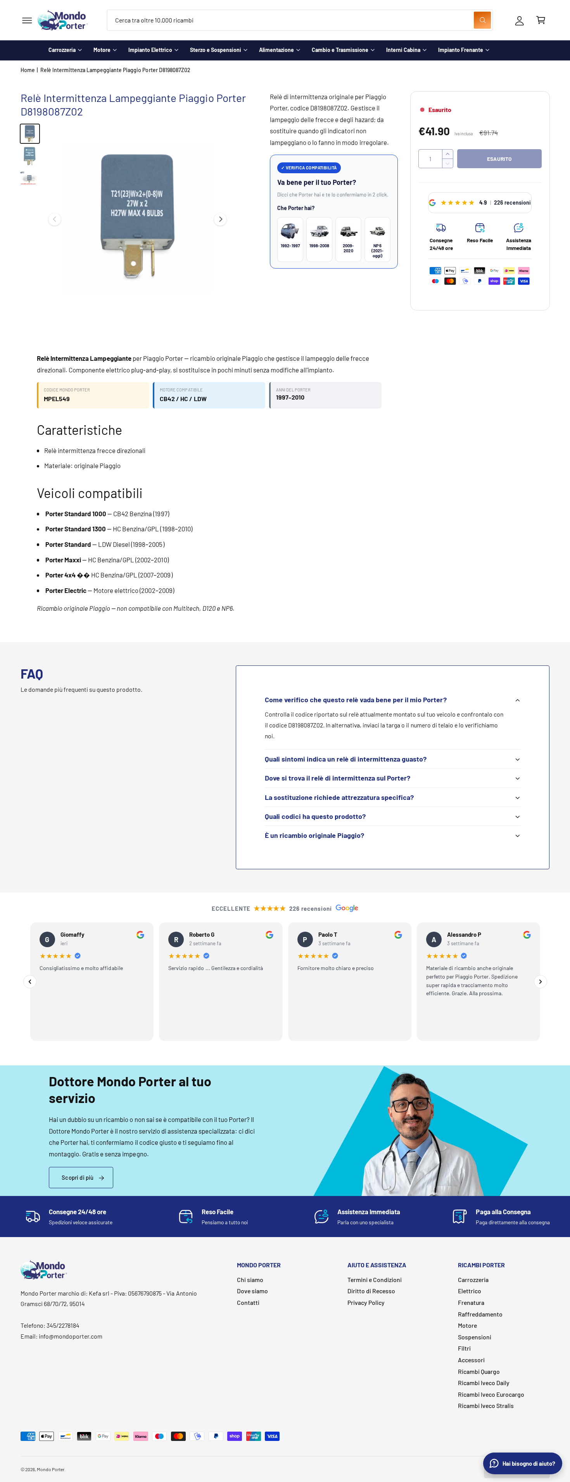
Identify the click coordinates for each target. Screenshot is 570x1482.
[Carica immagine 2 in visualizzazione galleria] (30, 156)
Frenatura (471, 1302)
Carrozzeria (62, 50)
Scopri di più (77, 1177)
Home (28, 70)
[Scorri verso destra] (220, 219)
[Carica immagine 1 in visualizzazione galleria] (30, 134)
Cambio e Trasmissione (340, 50)
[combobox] (300, 20)
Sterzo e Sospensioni (215, 50)
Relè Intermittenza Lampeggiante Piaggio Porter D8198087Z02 (115, 70)
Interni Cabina (403, 50)
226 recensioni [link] (512, 202)
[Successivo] (540, 981)
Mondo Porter (50, 1469)
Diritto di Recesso (371, 1290)
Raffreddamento (480, 1314)
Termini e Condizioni (374, 1279)
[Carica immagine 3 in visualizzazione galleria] (30, 179)
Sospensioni (474, 1337)
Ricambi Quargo (479, 1371)
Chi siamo (250, 1279)
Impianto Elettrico (150, 50)
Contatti (248, 1302)
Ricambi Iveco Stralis (486, 1405)
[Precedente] (29, 981)
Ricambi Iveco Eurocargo (491, 1394)
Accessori (471, 1359)
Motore (102, 50)
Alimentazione (276, 50)
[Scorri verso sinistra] (54, 219)
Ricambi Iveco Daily (484, 1382)
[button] (27, 20)
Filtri (464, 1348)
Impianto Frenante (460, 50)
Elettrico (469, 1290)
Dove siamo (252, 1290)
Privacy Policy (366, 1302)
